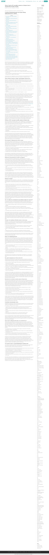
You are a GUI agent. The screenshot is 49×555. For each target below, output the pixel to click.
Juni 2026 (38, 28)
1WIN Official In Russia (40, 160)
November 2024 (39, 50)
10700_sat (38, 139)
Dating (38, 328)
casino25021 (38, 277)
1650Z (38, 152)
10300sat (38, 124)
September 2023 (39, 65)
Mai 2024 (38, 57)
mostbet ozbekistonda (40, 411)
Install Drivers (38, 373)
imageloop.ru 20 (39, 370)
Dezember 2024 (39, 49)
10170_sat (38, 119)
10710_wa (38, 140)
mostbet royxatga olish (40, 412)
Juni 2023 (38, 69)
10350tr (38, 127)
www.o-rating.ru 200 (39, 526)
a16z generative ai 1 (39, 214)
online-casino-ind (39, 436)
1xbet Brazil (38, 172)
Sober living (38, 479)
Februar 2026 (38, 32)
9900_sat (38, 206)
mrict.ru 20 (38, 420)
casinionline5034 (39, 268)
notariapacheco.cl (39, 431)
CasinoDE (38, 288)
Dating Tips (38, 329)
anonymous (38, 218)
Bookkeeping (38, 256)
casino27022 (38, 278)
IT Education (38, 382)
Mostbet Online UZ (39, 410)
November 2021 (39, 91)
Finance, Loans (39, 339)
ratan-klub (38, 458)
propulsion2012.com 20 (40, 457)
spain (37, 485)
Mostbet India (39, 406)
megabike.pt (38, 396)
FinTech (38, 341)
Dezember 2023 (39, 62)
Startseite (20, 1)
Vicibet (38, 512)
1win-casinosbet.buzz (39, 164)
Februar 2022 (38, 88)
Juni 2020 (38, 104)
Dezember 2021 (39, 90)
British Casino (38, 257)
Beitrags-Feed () (39, 545)
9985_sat (38, 211)
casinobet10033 (39, 283)
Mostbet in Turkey (39, 405)
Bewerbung (45, 1)
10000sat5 (38, 112)
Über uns (34, 1)
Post (37, 453)
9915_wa (38, 207)
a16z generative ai (39, 213)
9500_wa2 (38, 198)
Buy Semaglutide (39, 262)
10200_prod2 (38, 120)
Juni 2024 (38, 56)
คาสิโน (38, 541)
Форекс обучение (39, 540)
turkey (38, 504)
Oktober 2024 (38, 51)
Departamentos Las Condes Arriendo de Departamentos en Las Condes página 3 (40, 14)
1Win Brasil (38, 157)
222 (37, 180)
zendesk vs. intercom (39, 528)
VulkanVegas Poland (39, 519)
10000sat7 (38, 113)
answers (38, 220)
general (38, 355)
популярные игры (31, 103)
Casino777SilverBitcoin (40, 282)
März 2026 (38, 31)
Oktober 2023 (38, 64)
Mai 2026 (38, 29)
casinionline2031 (39, 265)
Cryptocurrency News (39, 327)
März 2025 (38, 45)
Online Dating (38, 433)
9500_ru (38, 197)
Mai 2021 (38, 98)
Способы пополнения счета (9, 34)
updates (38, 511)
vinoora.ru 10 (38, 513)
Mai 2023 (38, 70)
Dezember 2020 (39, 103)
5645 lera (38, 187)
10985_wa (38, 144)
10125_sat (38, 117)
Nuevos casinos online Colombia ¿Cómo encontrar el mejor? (40, 17)
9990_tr (38, 212)
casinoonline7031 (39, 297)
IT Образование (39, 384)
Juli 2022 (38, 82)
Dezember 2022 (39, 76)
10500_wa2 (38, 134)
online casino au (39, 432)
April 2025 (38, 44)
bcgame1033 (38, 228)
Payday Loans (39, 445)
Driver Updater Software (40, 333)
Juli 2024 (38, 55)
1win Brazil (38, 158)
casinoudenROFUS (39, 310)
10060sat (38, 114)
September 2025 (39, 38)
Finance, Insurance (39, 336)
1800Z (38, 153)
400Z (37, 184)
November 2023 (39, 63)
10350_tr (38, 126)
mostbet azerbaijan (39, 403)
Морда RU (38, 533)
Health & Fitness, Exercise (40, 365)
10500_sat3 (38, 133)
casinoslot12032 (39, 308)
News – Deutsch (39, 424)
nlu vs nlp (38, 430)
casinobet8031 (39, 285)
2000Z (38, 179)
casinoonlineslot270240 (40, 304)
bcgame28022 (39, 233)
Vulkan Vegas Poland (39, 518)
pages (38, 443)
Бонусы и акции (8, 25)
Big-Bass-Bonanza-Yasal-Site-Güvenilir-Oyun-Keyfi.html (40, 248)
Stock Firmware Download (40, 486)
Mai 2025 (38, 43)
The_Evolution (39, 495)
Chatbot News (39, 315)
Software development (40, 484)
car (37, 264)
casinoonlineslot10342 (40, 298)
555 (37, 186)
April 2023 (38, 71)
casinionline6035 (39, 269)
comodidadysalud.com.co (40, 322)
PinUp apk (38, 451)
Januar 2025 (38, 48)
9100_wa (38, 193)
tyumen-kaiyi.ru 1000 (39, 507)
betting (38, 242)
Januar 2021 (38, 102)
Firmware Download (39, 342)
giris (37, 356)
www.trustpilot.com (39, 527)
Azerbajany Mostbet (39, 224)
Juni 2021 (38, 97)
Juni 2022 (38, 83)
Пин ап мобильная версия (9, 41)
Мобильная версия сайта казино (10, 40)
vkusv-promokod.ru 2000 (40, 514)
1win (37, 154)
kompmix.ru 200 (39, 389)
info (37, 371)
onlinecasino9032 (39, 438)
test (37, 494)
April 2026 (38, 30)
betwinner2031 (39, 245)
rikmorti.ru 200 (39, 469)
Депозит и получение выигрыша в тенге (11, 49)
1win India (38, 159)
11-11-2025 (38, 145)
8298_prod (38, 190)
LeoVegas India (39, 391)
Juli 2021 (38, 96)
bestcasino (38, 235)
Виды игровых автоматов (9, 48)
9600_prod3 (38, 199)
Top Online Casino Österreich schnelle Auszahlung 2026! (39, 20)
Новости (38, 534)
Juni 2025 (38, 42)
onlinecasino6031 (39, 437)
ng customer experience (40, 426)
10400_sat (38, 131)
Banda (38, 227)
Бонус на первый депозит (9, 30)
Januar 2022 (38, 89)
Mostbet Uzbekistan (39, 417)
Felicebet (38, 335)
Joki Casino (38, 385)
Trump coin (38, 503)
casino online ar (39, 275)
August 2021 (38, 95)
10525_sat (38, 137)
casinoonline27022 (39, 295)
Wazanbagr (38, 520)
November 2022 (39, 77)
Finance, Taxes (39, 340)
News (37, 423)
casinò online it (39, 276)
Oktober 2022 (38, 78)
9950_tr (38, 210)
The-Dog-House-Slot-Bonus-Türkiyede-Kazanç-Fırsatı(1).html (40, 497)
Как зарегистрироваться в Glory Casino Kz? (11, 31)
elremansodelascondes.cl (40, 334)
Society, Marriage (39, 480)
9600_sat (38, 200)
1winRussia (38, 165)
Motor (38, 419)
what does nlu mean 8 (40, 521)
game (37, 348)
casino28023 (38, 281)
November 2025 (39, 36)
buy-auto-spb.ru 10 (39, 263)
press (37, 456)
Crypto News (38, 326)
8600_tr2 (38, 191)
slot (37, 477)
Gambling (38, 347)
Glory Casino (7, 44)
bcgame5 (38, 234)
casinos (38, 305)
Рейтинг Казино (39, 536)
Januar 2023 (38, 75)
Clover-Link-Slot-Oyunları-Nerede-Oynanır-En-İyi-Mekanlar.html (40, 318)
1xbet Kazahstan (39, 174)
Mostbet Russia (39, 413)
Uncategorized (39, 508)
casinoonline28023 (39, 296)
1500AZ (38, 151)
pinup (37, 450)
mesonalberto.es (39, 397)
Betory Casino (39, 241)
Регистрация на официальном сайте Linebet (11, 22)
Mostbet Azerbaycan (39, 404)
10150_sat (38, 118)
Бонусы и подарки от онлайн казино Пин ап (11, 42)
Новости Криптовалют (40, 535)
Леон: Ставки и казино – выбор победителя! (12, 43)
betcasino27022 (39, 239)
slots (37, 478)
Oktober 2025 (38, 37)
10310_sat (38, 125)
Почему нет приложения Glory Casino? (11, 47)
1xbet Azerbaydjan (39, 171)
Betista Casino (39, 240)
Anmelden (38, 544)
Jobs (37, 1)
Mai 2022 (38, 84)
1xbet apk (38, 166)
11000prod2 (38, 146)
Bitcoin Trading (39, 251)
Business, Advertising (39, 258)
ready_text (38, 459)
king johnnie (38, 388)
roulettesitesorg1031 (39, 470)
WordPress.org (39, 548)
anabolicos (38, 217)
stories (38, 487)
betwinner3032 (39, 246)
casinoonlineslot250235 (40, 302)
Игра (37, 529)
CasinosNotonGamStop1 (40, 309)
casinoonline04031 (39, 289)
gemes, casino (39, 353)
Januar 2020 (38, 105)
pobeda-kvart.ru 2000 (39, 452)
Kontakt (40, 1)
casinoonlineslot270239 (40, 303)
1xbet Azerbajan (39, 170)
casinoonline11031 (39, 291)
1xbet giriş (38, 173)
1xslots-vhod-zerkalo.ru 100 (40, 177)
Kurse (23, 1)
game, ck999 (38, 349)
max (37, 395)
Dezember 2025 (39, 35)
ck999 (38, 316)
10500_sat (38, 132)
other (37, 439)
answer (38, 219)
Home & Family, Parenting (40, 367)
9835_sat (38, 205)
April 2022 (38, 85)
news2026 (38, 425)
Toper (38, 500)
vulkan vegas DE (39, 515)
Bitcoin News (38, 250)
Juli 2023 (38, 68)
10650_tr (38, 138)
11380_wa (38, 147)
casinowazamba (39, 311)
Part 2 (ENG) (38, 444)
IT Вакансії (38, 383)
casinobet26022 (39, 284)
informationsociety (39, 372)
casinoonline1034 (39, 290)
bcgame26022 (39, 232)
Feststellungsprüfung (29, 1)
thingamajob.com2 (39, 499)
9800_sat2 (38, 204)
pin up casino (38, 446)
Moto (37, 418)
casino (38, 271)
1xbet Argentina (39, 167)
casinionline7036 (39, 270)
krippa (38, 390)
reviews (38, 468)
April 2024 (38, 58)
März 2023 (38, 72)
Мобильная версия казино (9, 39)
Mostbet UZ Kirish (39, 416)
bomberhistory (39, 255)
